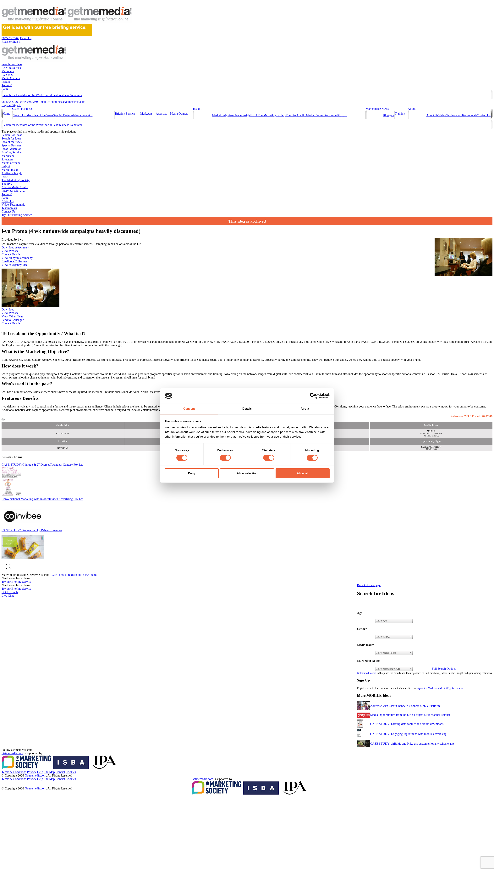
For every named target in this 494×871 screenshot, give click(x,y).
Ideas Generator (72, 95)
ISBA (254, 115)
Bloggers (388, 115)
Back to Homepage (369, 585)
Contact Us (484, 115)
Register (7, 105)
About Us (432, 115)
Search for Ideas (12, 95)
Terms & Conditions (14, 772)
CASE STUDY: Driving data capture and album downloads (406, 724)
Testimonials (469, 115)
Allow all (302, 473)
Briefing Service (11, 67)
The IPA (291, 115)
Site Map (49, 772)
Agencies (7, 74)
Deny (191, 473)
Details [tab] (247, 408)
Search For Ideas (12, 64)
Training (7, 85)
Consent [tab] (189, 408)
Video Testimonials (450, 115)
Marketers (8, 71)
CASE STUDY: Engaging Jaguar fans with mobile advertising (408, 734)
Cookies (71, 772)
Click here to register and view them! (74, 574)
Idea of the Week (32, 95)
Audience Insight (240, 115)
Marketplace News (377, 108)
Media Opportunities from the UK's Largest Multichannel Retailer (410, 714)
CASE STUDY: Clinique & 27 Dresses (42, 464)
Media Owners (11, 78)
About (5, 88)
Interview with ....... (335, 115)
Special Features (53, 95)
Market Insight (221, 115)
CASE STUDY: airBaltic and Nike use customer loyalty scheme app (412, 743)
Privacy (31, 772)
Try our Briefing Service (16, 581)
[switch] (225, 458)
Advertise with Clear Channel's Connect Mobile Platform (405, 706)
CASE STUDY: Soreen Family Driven (32, 530)
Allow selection (247, 473)
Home (6, 113)
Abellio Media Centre (309, 115)
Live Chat (8, 595)
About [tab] (305, 408)
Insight (6, 81)
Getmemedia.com (366, 673)
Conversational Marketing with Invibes (42, 499)
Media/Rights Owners (451, 688)
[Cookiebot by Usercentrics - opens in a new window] (313, 396)
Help (40, 772)
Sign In (16, 105)
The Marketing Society (272, 115)
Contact (60, 772)
